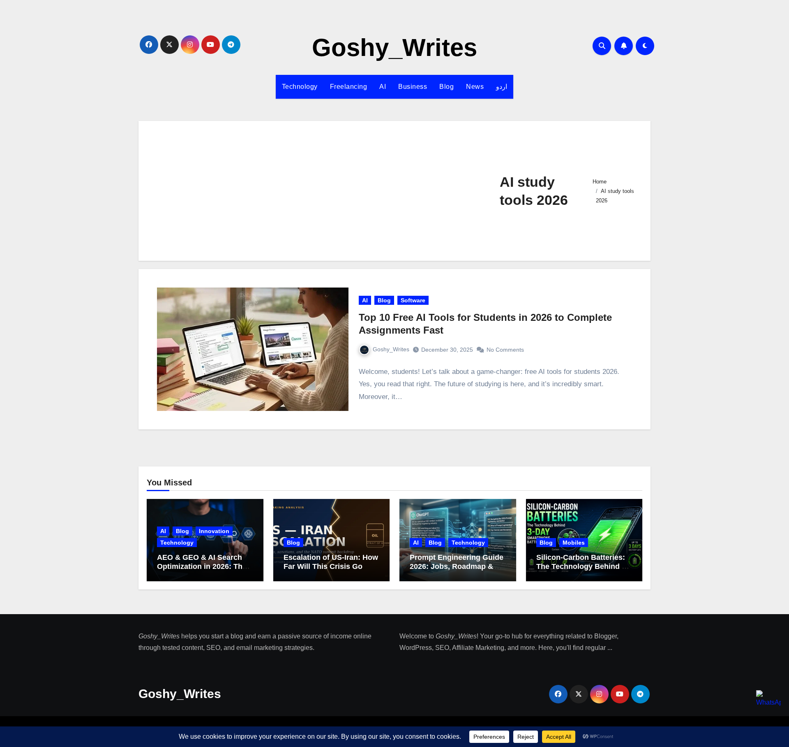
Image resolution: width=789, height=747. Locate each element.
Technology (300, 86)
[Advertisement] (323, 190)
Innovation (214, 531)
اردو (501, 86)
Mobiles (574, 542)
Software (413, 300)
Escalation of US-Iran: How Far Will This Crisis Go (331, 562)
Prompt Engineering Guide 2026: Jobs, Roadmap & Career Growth (456, 566)
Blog (446, 86)
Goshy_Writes (394, 47)
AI (382, 86)
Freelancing (348, 86)
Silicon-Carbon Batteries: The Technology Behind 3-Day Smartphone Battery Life (582, 570)
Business (412, 86)
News (475, 86)
